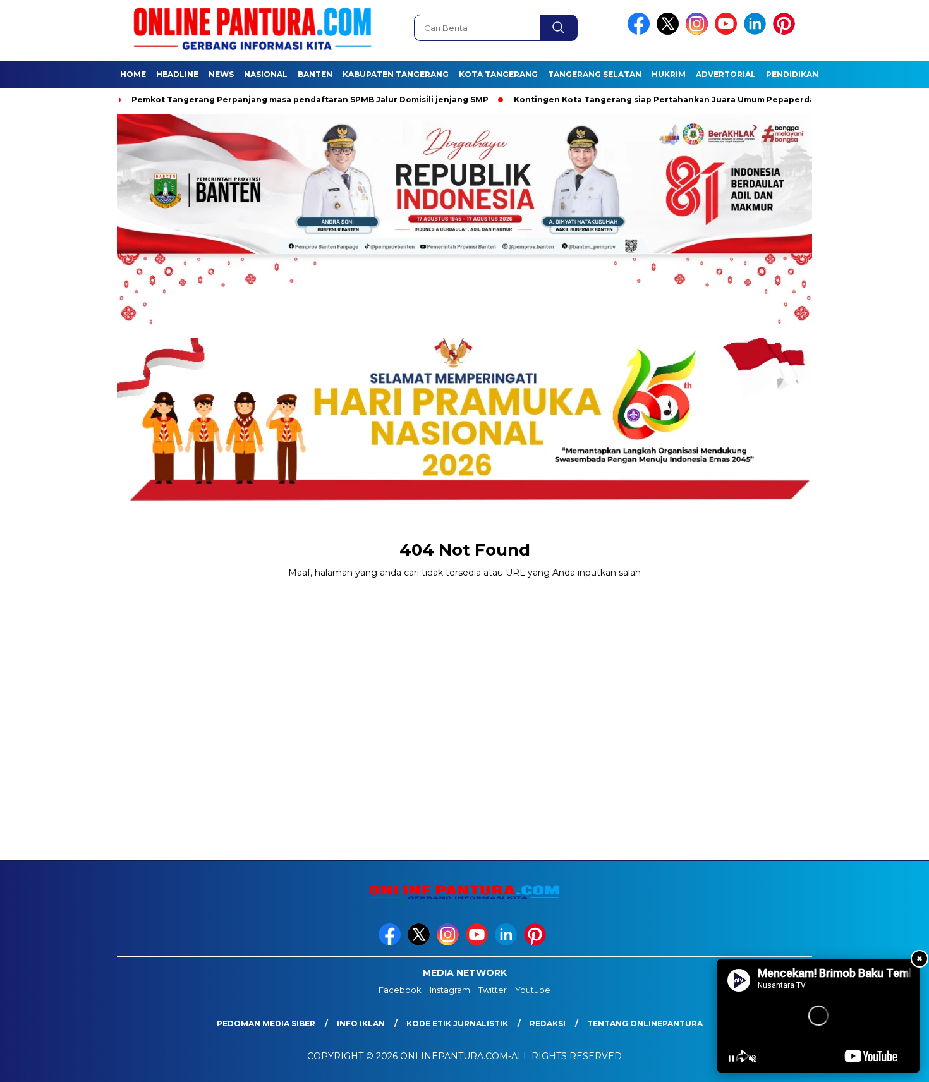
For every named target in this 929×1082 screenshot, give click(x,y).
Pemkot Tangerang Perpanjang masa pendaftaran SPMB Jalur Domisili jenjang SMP (294, 99)
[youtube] (728, 32)
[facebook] (641, 32)
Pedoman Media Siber (266, 1023)
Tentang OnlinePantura (645, 1023)
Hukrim (669, 74)
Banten (315, 74)
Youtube (532, 990)
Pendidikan (792, 74)
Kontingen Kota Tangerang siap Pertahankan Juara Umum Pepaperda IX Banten (670, 99)
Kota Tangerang (498, 74)
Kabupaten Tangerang (396, 74)
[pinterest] (786, 32)
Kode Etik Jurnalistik (457, 1023)
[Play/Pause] (731, 1058)
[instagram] (699, 32)
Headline (177, 74)
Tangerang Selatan (594, 74)
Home (133, 74)
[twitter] (670, 32)
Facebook (400, 990)
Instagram (450, 990)
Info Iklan (361, 1023)
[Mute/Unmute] (753, 1058)
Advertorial (726, 74)
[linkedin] (757, 32)
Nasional (266, 74)
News (221, 74)
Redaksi (548, 1023)
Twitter (492, 990)
